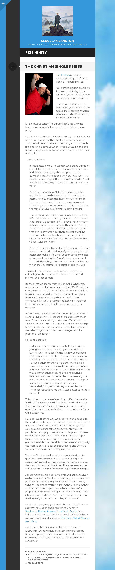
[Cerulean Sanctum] (57, 21)
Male (78, 555)
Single (78, 557)
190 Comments (35, 563)
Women (44, 560)
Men (72, 557)
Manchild (40, 557)
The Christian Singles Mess (53, 66)
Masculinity (63, 557)
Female (32, 555)
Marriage (51, 557)
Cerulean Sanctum (57, 41)
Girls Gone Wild (66, 555)
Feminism (52, 555)
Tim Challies (63, 75)
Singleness (34, 560)
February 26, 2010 (37, 552)
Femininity (42, 555)
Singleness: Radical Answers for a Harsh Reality (51, 511)
